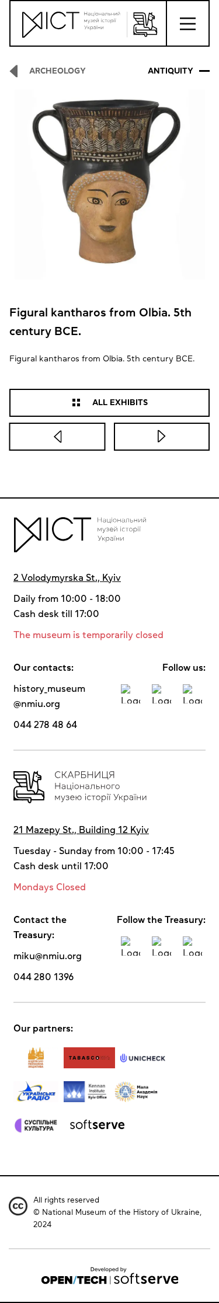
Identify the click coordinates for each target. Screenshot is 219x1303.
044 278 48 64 (45, 724)
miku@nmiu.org (47, 955)
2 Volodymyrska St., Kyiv (67, 577)
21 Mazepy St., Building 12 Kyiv (81, 829)
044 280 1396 (43, 976)
